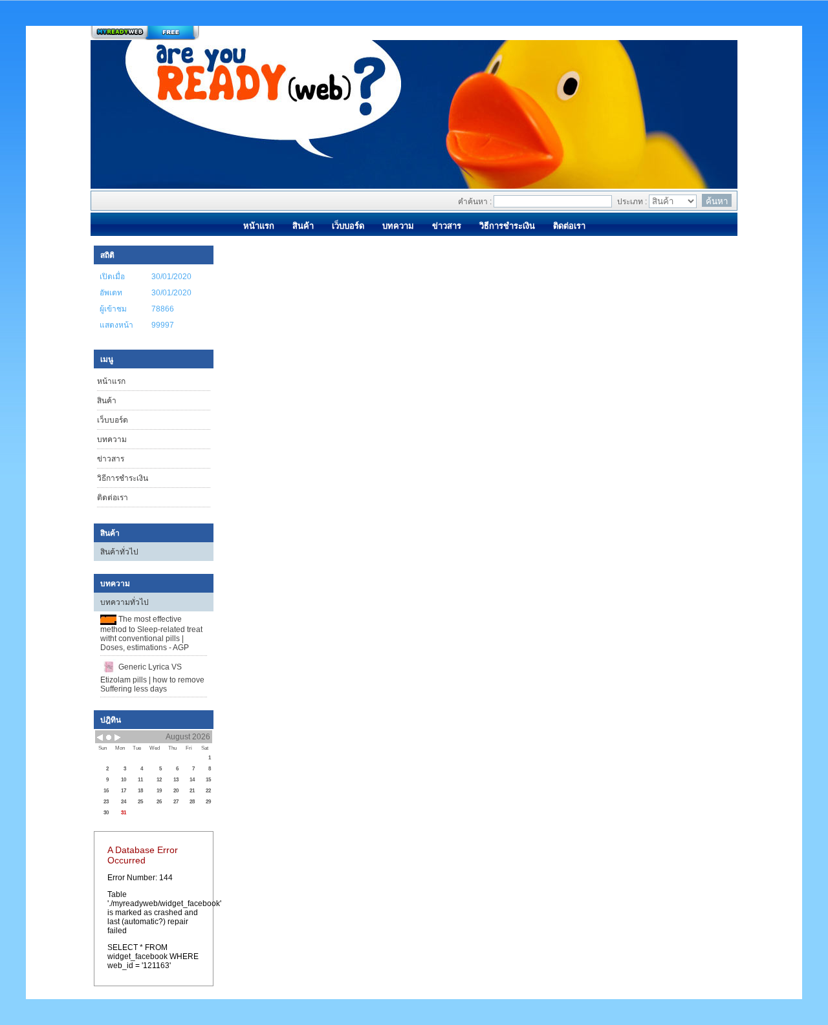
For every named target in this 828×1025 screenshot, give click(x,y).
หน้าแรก (111, 381)
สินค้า (106, 400)
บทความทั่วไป (124, 602)
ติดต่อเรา (112, 497)
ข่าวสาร (110, 458)
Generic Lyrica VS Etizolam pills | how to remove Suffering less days (152, 677)
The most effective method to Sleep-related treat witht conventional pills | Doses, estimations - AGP (151, 633)
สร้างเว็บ (145, 33)
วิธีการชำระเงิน (122, 478)
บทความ (112, 439)
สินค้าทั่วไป (119, 551)
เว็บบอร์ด (112, 420)
